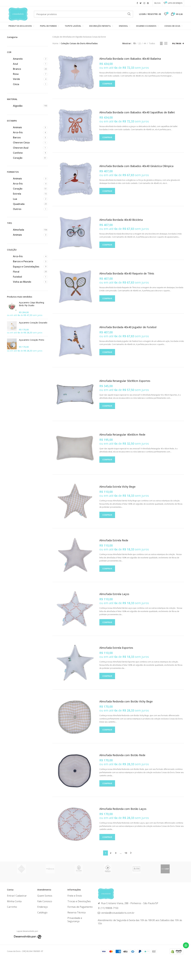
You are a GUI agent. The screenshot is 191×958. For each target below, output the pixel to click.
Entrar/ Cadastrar (17, 895)
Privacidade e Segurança (74, 919)
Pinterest (148, 3)
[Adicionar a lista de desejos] (95, 61)
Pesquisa (129, 14)
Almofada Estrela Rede (113, 540)
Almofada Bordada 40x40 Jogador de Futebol (127, 327)
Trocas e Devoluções (79, 901)
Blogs (157, 3)
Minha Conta (14, 901)
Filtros (176, 43)
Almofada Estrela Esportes (116, 647)
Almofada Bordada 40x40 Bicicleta (121, 220)
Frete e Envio (74, 895)
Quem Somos (44, 895)
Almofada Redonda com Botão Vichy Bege (126, 701)
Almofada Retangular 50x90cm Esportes (124, 381)
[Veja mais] (95, 54)
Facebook (137, 3)
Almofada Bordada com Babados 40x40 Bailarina (130, 58)
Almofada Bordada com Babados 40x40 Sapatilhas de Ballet (137, 112)
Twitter (141, 3)
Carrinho (12, 906)
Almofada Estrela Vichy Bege (117, 486)
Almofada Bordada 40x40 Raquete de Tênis (126, 273)
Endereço (42, 906)
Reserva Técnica (76, 912)
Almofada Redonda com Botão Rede (122, 755)
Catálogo (42, 912)
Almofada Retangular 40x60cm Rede (122, 434)
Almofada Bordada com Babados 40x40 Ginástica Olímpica (136, 166)
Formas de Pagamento (80, 906)
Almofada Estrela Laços (114, 594)
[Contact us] (186, 945)
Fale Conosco (44, 901)
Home (55, 43)
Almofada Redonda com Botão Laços (122, 809)
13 (126, 852)
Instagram (144, 3)
